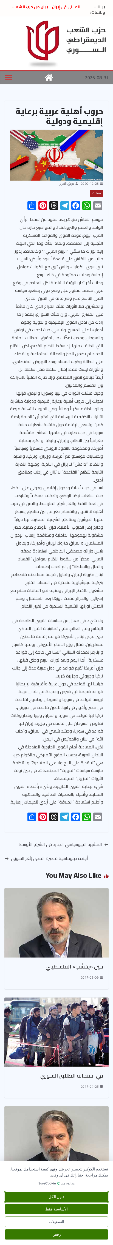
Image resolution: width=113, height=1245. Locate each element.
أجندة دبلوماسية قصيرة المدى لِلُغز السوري (49, 858)
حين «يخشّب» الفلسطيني (74, 966)
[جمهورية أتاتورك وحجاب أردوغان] (56, 1110)
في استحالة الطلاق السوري (71, 1075)
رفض (56, 1234)
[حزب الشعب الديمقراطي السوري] (48, 77)
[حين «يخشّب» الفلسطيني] (56, 892)
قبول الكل (56, 1197)
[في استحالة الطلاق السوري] (56, 1001)
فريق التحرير (67, 184)
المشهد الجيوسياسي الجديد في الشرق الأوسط (60, 844)
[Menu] (8, 77)
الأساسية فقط (56, 1209)
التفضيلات (56, 1222)
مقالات (96, 193)
